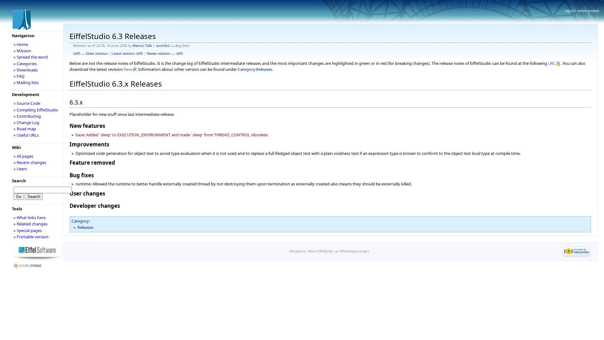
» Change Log (26, 122)
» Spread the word (31, 57)
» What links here (30, 217)
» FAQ (19, 76)
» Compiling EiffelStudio (36, 110)
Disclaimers (297, 251)
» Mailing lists (26, 82)
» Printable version (31, 237)
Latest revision (123, 53)
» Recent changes (30, 162)
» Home (21, 44)
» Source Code (27, 103)
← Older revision (94, 53)
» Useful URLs (26, 135)
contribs (162, 45)
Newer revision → (161, 53)
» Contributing (27, 116)
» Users (20, 169)
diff (76, 53)
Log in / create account (581, 10)
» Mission (22, 51)
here (128, 69)
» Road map (25, 129)
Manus (138, 45)
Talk (149, 45)
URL (552, 63)
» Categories (25, 63)
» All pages (23, 156)
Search (19, 181)
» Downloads (26, 70)
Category (80, 221)
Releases (85, 227)
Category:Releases (255, 69)
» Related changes (31, 224)
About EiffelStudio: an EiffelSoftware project (338, 251)
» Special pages (28, 230)
